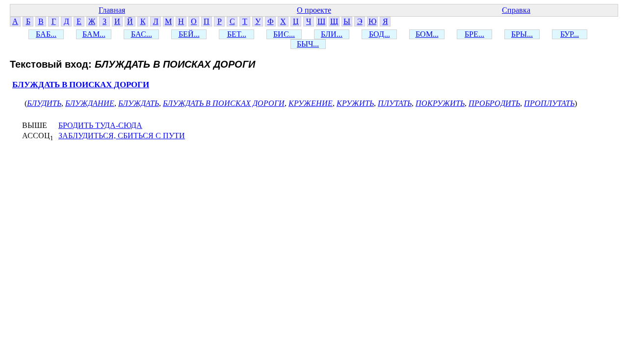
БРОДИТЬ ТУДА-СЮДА (100, 125)
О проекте (314, 10)
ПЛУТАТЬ (395, 103)
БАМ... (93, 34)
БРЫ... (522, 34)
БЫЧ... (308, 44)
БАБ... (46, 34)
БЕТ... (236, 34)
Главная (112, 10)
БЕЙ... (189, 34)
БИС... (284, 34)
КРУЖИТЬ (355, 103)
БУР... (569, 34)
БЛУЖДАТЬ (138, 103)
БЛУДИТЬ (44, 103)
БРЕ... (474, 34)
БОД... (379, 34)
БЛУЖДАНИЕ (89, 103)
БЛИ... (331, 34)
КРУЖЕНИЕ (310, 103)
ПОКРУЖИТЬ (440, 103)
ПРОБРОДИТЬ (494, 103)
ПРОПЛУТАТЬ (549, 103)
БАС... (141, 34)
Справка (516, 10)
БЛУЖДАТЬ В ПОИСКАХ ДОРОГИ (80, 84)
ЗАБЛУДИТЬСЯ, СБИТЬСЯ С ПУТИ (121, 135)
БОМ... (427, 34)
